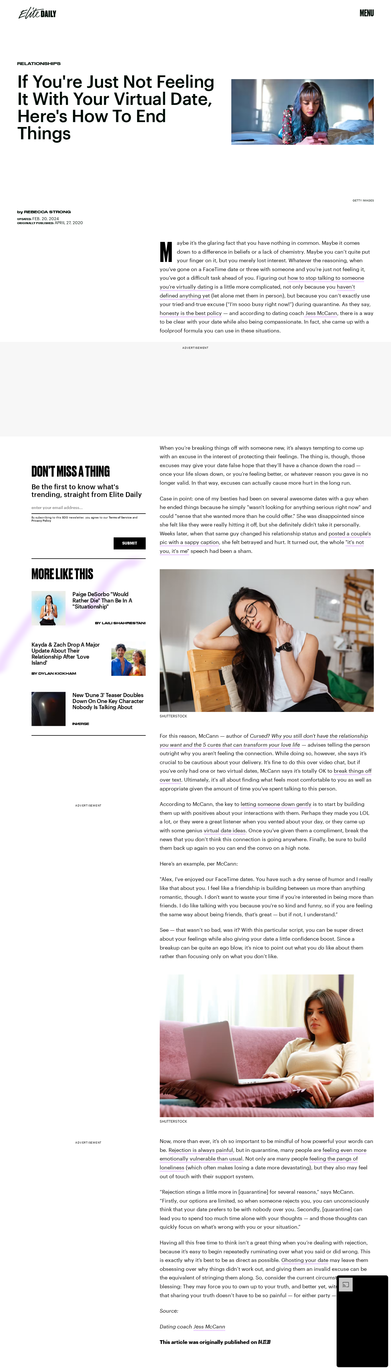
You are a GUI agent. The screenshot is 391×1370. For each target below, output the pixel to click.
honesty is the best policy (191, 313)
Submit (129, 543)
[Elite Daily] (37, 13)
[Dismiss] (381, 1280)
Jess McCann (320, 313)
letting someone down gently (276, 804)
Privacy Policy (41, 520)
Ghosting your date (304, 1260)
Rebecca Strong (47, 212)
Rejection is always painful (201, 1150)
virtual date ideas (225, 830)
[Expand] (342, 1280)
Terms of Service (120, 517)
